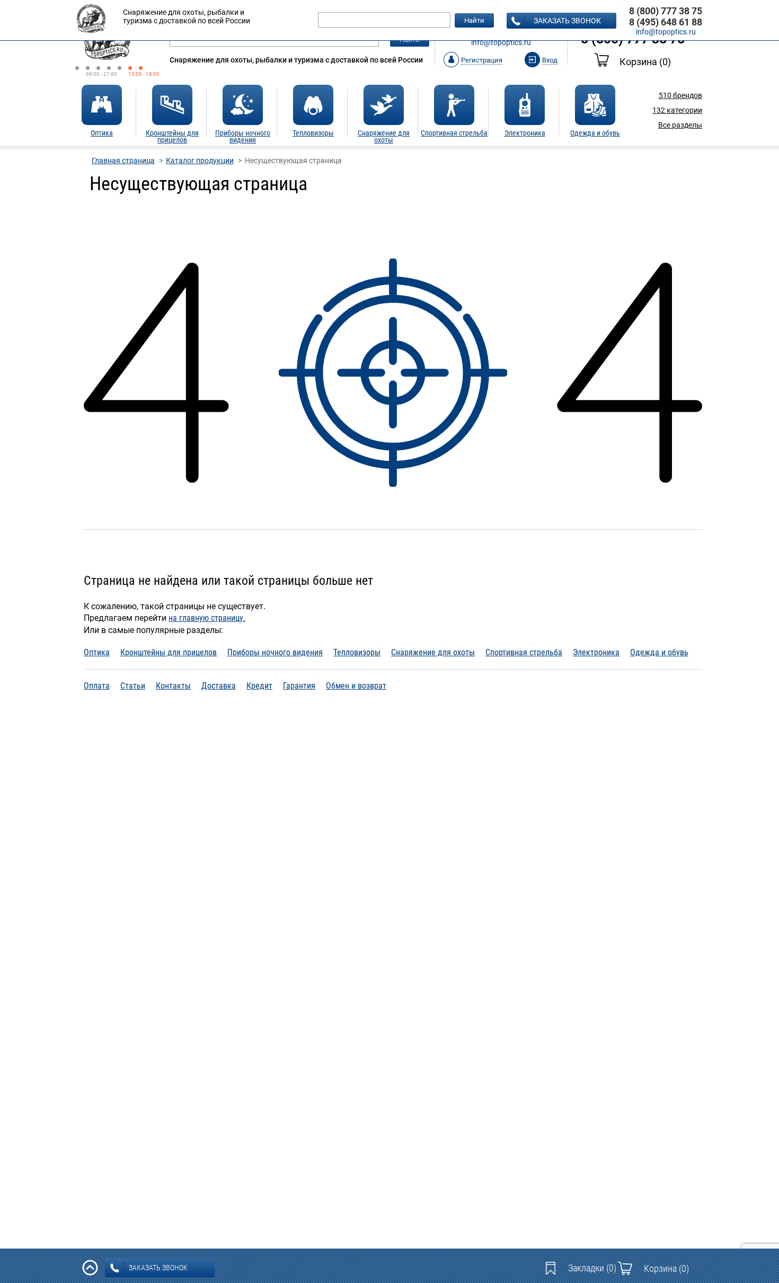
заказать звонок (567, 20)
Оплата (97, 686)
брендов (680, 95)
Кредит (259, 686)
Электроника (596, 652)
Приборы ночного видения (275, 652)
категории (677, 110)
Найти (474, 20)
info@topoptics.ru (501, 42)
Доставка (218, 686)
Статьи (132, 686)
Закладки (592, 1267)
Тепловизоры (356, 652)
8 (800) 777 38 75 (665, 10)
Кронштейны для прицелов (168, 652)
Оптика (97, 652)
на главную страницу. (207, 618)
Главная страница (123, 160)
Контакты (173, 686)
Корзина (645, 61)
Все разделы (680, 125)
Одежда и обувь (659, 652)
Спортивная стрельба (523, 652)
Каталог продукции (200, 160)
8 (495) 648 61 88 (665, 22)
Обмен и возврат (356, 686)
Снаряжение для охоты (433, 652)
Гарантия (299, 686)
